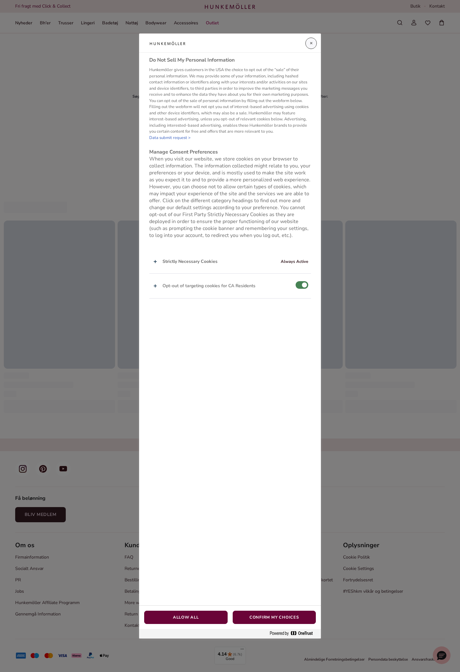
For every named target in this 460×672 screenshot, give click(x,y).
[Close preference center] (311, 43)
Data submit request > (170, 138)
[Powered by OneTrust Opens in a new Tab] (294, 634)
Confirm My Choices (274, 617)
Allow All (186, 617)
